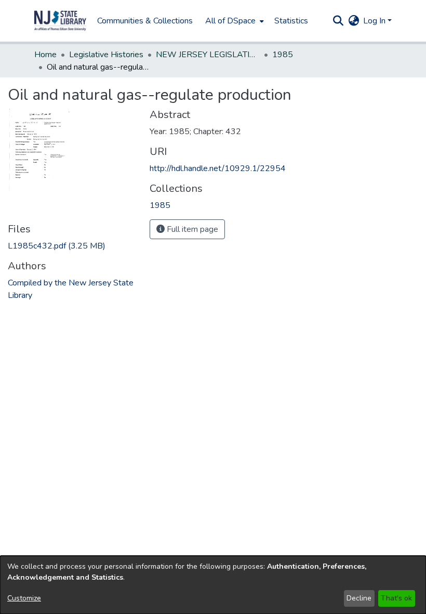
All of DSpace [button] (230, 21)
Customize (24, 598)
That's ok (396, 598)
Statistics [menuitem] (291, 21)
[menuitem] (233, 21)
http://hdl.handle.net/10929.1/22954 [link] (218, 168)
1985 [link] (282, 54)
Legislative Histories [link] (106, 54)
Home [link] (45, 54)
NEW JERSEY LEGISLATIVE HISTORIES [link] (208, 54)
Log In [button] (375, 21)
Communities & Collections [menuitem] (145, 21)
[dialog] (213, 585)
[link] (56, 246)
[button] (60, 20)
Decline (359, 598)
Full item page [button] (191, 229)
